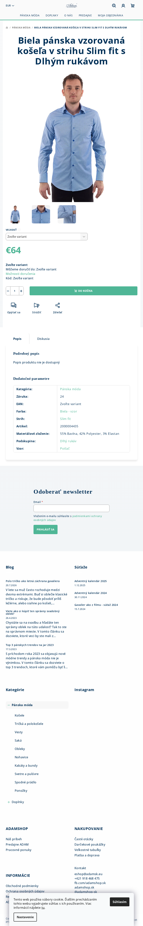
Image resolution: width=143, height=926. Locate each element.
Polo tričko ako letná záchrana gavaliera (33, 581)
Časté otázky (83, 839)
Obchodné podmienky (22, 886)
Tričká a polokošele (29, 724)
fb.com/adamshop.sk (90, 883)
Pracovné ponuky (18, 850)
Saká (18, 740)
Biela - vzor (68, 411)
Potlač (65, 448)
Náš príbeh (14, 839)
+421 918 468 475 (87, 878)
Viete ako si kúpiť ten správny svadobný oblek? (33, 612)
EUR (8, 5)
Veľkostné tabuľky (87, 850)
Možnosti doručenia (20, 274)
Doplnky (18, 802)
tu (43, 908)
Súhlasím (120, 902)
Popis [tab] (17, 339)
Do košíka (85, 291)
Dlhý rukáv (68, 441)
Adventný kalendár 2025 (90, 581)
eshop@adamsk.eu (88, 874)
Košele (19, 715)
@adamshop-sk (85, 892)
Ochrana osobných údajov (25, 891)
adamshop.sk (84, 887)
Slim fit (65, 419)
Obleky (20, 749)
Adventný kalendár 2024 (90, 593)
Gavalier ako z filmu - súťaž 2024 (96, 605)
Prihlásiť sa (45, 529)
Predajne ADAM (17, 844)
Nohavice (21, 757)
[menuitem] (29, 15)
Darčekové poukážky (89, 844)
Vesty (19, 732)
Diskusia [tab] (43, 339)
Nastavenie (25, 917)
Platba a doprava (86, 855)
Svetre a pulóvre (27, 774)
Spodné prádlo (25, 782)
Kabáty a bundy (26, 765)
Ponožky (21, 791)
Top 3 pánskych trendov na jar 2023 (30, 645)
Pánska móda (70, 389)
